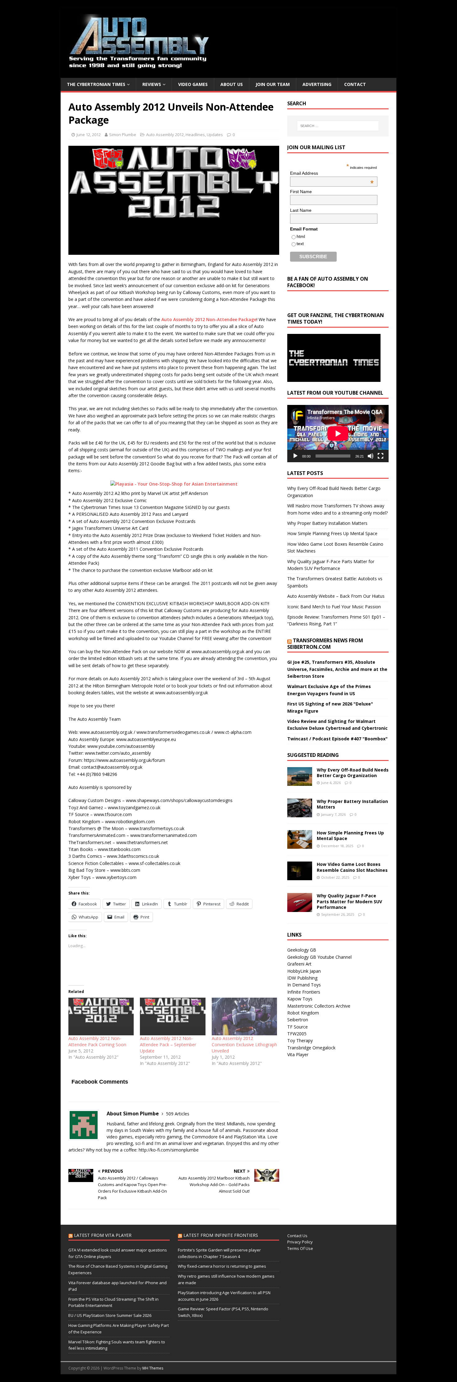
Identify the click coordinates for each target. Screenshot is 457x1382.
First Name (301, 191)
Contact (355, 84)
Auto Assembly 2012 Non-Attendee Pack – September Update (168, 1044)
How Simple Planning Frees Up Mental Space (332, 533)
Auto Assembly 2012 (165, 134)
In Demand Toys (304, 985)
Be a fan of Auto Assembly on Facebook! (327, 282)
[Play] (295, 456)
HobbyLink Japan (304, 971)
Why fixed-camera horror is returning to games (222, 1266)
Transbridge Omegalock (311, 1048)
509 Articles (177, 1114)
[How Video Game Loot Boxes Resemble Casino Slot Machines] (299, 877)
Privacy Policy (300, 1242)
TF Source (297, 1027)
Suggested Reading (313, 755)
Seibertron (297, 1020)
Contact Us (297, 1235)
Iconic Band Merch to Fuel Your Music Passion (334, 607)
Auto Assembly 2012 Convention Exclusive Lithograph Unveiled (244, 1044)
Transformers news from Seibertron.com (325, 643)
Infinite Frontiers (303, 992)
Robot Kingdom (303, 1013)
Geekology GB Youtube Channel (319, 957)
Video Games (193, 84)
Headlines (195, 134)
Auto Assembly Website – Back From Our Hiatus (336, 596)
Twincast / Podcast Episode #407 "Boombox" (337, 739)
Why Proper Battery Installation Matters (327, 523)
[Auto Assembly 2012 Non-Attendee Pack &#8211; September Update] (172, 1016)
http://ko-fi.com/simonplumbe (169, 1150)
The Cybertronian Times (96, 84)
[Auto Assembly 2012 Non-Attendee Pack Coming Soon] (101, 1016)
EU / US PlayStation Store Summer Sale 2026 (109, 1315)
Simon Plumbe (122, 134)
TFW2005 (297, 1034)
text (300, 243)
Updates (215, 134)
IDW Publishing (302, 978)
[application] (338, 433)
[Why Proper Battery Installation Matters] (299, 814)
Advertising (316, 84)
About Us (231, 84)
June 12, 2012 (88, 134)
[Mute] (370, 456)
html (301, 236)
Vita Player (297, 1054)
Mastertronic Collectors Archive (318, 1006)
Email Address (332, 173)
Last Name (301, 210)
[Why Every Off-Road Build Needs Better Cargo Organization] (299, 782)
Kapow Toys (299, 999)
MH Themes (152, 1368)
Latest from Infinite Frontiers (220, 1235)
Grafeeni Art (299, 964)
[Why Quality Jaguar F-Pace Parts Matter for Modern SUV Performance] (299, 908)
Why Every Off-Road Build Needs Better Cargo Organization (353, 772)
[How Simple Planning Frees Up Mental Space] (299, 845)
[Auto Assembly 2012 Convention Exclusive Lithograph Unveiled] (244, 1016)
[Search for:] (338, 126)
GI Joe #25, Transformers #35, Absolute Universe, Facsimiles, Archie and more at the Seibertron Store (337, 669)
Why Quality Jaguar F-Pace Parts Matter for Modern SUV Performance (349, 901)
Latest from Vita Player (103, 1235)
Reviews (151, 84)
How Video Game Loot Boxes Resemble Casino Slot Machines (352, 867)
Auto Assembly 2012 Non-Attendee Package (208, 319)
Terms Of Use (300, 1248)
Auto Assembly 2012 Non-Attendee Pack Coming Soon (97, 1041)
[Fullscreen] (380, 456)
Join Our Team (273, 84)
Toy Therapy (300, 1040)
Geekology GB (301, 950)
